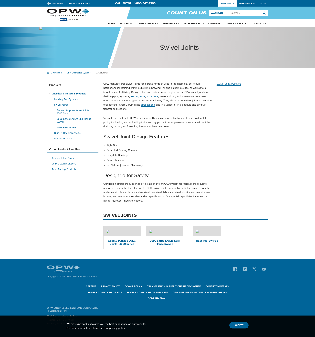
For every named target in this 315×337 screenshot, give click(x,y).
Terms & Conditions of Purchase (147, 292)
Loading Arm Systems (66, 99)
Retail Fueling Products (64, 169)
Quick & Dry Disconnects (67, 133)
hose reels (152, 96)
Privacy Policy (110, 286)
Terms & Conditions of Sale (105, 292)
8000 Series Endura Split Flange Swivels (74, 120)
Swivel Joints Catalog (229, 83)
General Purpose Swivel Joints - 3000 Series (73, 112)
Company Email (157, 298)
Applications (147, 23)
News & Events (236, 23)
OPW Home (57, 3)
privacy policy (117, 328)
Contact (258, 23)
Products (126, 23)
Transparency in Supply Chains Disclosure (174, 286)
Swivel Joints (102, 72)
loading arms (138, 96)
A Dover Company (87, 276)
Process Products (63, 138)
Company (214, 23)
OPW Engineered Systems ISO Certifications (200, 292)
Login (263, 3)
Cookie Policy (133, 286)
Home (111, 23)
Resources (170, 23)
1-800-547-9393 (145, 3)
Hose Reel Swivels (66, 127)
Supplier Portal (247, 3)
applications (148, 104)
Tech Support (193, 23)
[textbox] (248, 13)
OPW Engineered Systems (79, 72)
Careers (91, 286)
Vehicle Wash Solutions (64, 163)
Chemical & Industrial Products (69, 93)
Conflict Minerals (217, 286)
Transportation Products (64, 158)
